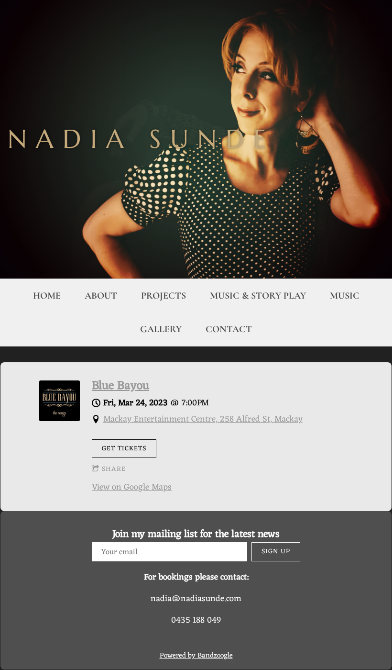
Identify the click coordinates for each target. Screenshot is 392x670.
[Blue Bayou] (59, 418)
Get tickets (124, 449)
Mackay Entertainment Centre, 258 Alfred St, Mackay (203, 419)
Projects (163, 296)
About (101, 296)
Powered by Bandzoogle (196, 655)
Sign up (275, 552)
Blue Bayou (120, 386)
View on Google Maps (132, 487)
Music (344, 296)
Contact (229, 329)
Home (47, 296)
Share (114, 469)
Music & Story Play (258, 296)
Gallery (161, 329)
